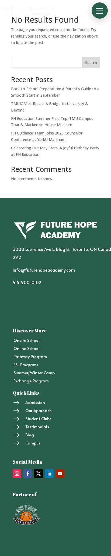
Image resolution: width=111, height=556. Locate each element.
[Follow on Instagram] (17, 473)
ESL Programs (25, 364)
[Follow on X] (38, 473)
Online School (26, 348)
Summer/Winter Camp (34, 372)
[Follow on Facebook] (27, 473)
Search (91, 62)
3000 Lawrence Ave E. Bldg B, (42, 249)
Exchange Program (31, 380)
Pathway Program (30, 356)
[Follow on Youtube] (60, 473)
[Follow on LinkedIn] (49, 473)
